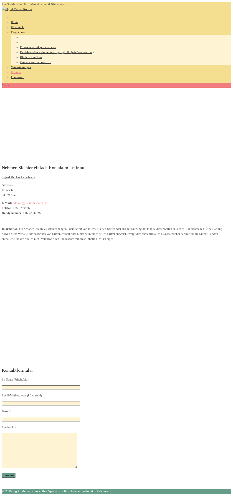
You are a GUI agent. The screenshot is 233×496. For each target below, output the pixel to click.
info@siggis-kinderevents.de (30, 203)
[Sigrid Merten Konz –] (17, 9)
